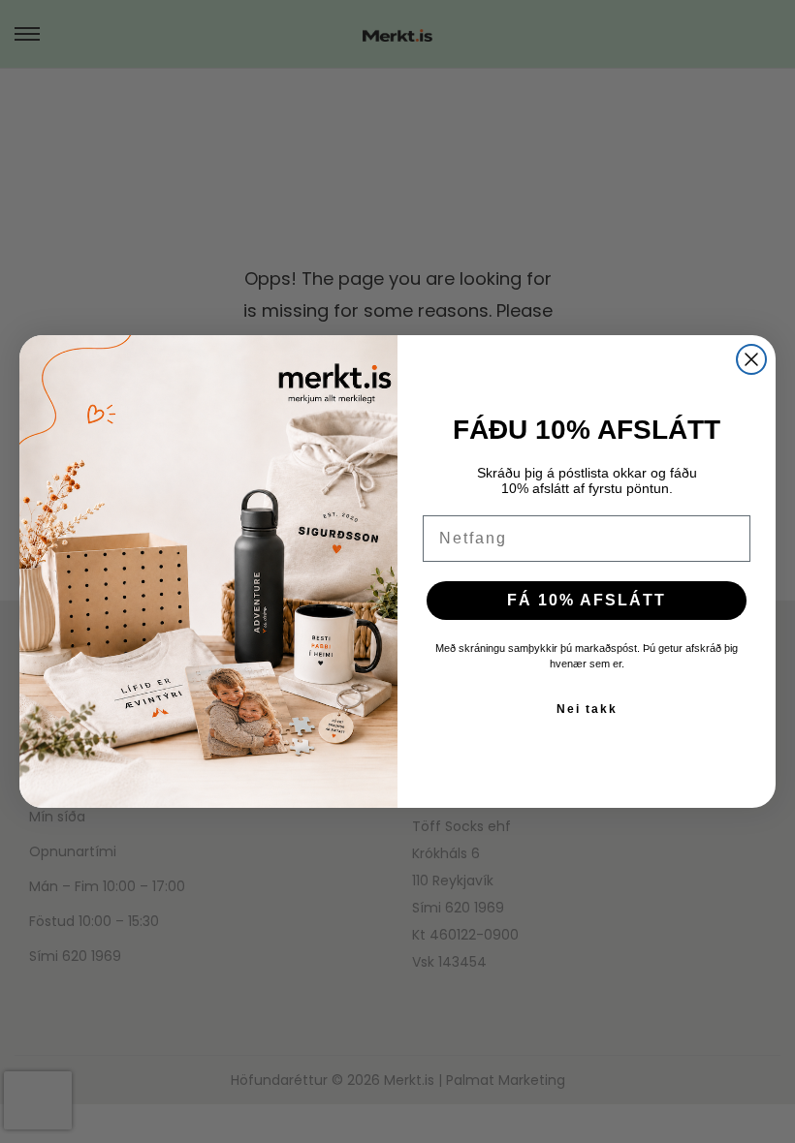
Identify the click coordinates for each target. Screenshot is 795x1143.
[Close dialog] (751, 359)
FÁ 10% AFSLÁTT (586, 600)
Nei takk (587, 709)
